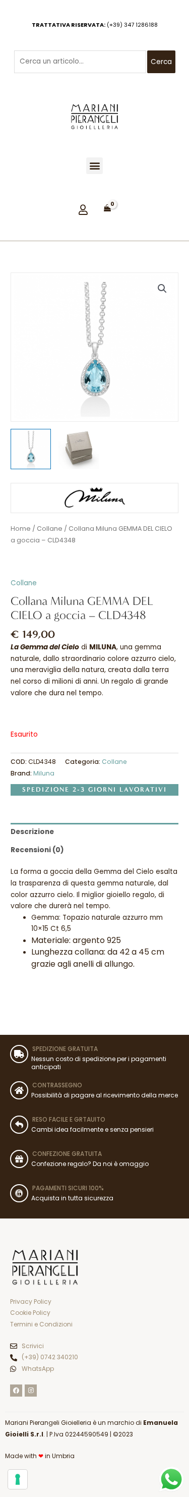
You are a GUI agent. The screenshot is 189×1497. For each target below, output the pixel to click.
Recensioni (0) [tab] (37, 850)
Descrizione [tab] (32, 832)
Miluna (43, 773)
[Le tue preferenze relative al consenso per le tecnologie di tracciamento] (17, 1479)
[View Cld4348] (31, 449)
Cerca (161, 62)
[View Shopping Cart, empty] (107, 208)
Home (21, 528)
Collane (49, 528)
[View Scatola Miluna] (78, 449)
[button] (94, 165)
